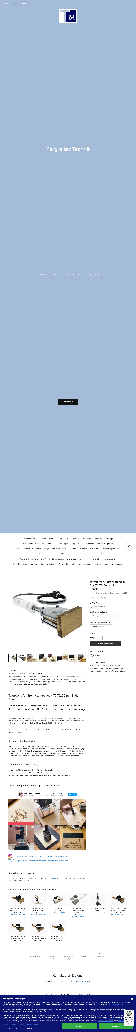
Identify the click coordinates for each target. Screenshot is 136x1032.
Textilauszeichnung (109, 554)
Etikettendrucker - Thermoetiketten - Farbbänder (34, 564)
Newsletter (64, 564)
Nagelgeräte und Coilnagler (56, 549)
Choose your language (81, 564)
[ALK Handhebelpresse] (98, 899)
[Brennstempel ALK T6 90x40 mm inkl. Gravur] (17, 928)
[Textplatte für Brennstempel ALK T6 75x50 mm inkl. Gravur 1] (22, 658)
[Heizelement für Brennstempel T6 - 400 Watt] (78, 899)
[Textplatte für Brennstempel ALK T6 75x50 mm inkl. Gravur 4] (52, 658)
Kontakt (25, 4)
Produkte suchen (36, 957)
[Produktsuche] (130, 545)
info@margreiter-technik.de (57, 878)
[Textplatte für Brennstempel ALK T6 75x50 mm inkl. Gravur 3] (43, 658)
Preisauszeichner (46, 538)
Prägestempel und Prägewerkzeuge (97, 538)
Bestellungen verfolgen (68, 958)
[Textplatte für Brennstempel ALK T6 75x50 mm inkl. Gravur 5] (62, 658)
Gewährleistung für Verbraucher (109, 564)
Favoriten (84, 957)
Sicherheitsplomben (110, 549)
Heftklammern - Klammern (29, 549)
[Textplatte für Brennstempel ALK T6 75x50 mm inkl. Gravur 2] (32, 658)
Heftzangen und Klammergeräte (99, 544)
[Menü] (132, 1011)
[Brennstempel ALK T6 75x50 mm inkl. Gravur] (17, 899)
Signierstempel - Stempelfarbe (68, 544)
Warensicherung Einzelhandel (33, 559)
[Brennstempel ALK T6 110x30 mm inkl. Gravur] (38, 928)
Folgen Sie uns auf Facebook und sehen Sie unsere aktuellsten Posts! (42, 861)
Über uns (15, 4)
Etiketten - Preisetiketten (68, 538)
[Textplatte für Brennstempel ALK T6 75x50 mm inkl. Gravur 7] (82, 658)
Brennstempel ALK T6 (118, 593)
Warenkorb (100, 957)
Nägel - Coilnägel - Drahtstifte (85, 549)
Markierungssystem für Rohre (31, 554)
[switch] (129, 1024)
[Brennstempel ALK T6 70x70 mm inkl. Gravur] (118, 899)
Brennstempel (29, 538)
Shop (6, 4)
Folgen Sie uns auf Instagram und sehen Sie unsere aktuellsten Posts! (42, 856)
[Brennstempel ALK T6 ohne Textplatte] (38, 899)
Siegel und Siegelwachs (87, 554)
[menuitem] (122, 571)
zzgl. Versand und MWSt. (99, 607)
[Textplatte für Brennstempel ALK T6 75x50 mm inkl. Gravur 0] (12, 658)
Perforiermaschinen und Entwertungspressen (69, 559)
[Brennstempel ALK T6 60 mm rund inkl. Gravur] (58, 928)
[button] (101, 626)
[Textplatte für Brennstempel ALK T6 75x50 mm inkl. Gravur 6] (73, 658)
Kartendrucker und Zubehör (104, 559)
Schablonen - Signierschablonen (37, 544)
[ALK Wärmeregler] (58, 899)
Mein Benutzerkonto (52, 958)
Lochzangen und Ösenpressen (61, 554)
